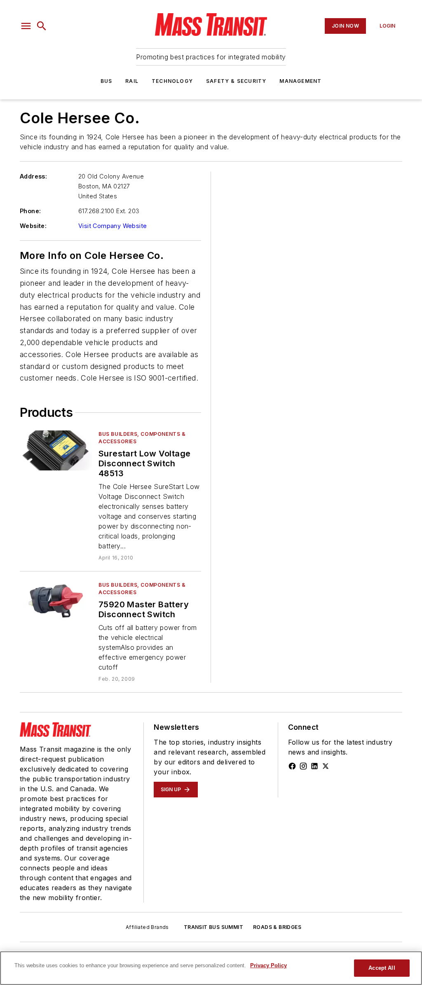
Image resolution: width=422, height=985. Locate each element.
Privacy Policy (268, 965)
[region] (211, 968)
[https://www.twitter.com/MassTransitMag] (325, 766)
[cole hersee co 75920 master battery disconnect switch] (56, 601)
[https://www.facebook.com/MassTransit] (292, 766)
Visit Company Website (112, 225)
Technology (172, 81)
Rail (131, 81)
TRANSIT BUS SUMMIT (213, 927)
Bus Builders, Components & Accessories (142, 437)
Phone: (30, 210)
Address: (33, 176)
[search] (41, 26)
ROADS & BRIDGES (277, 927)
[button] (26, 26)
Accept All (381, 968)
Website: (33, 225)
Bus (107, 81)
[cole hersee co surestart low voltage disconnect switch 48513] (56, 450)
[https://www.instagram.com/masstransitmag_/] (303, 766)
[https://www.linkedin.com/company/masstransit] (314, 766)
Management (300, 81)
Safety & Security (236, 81)
